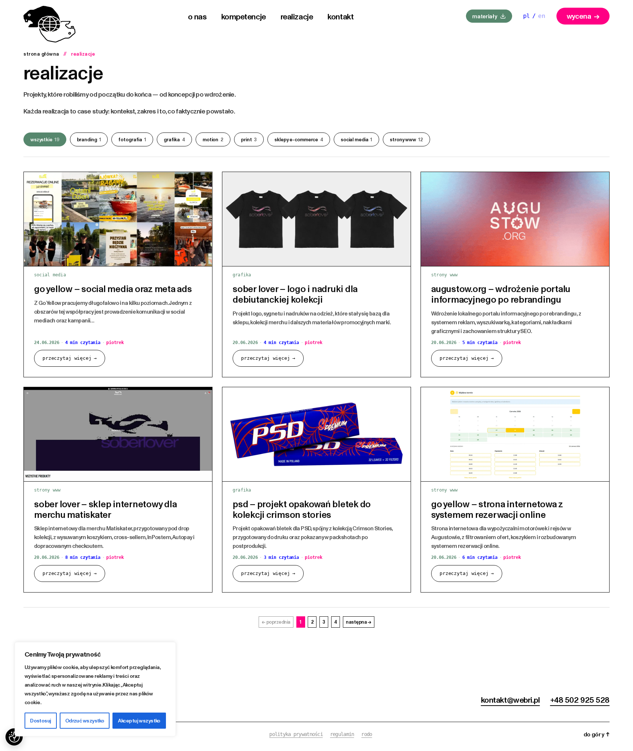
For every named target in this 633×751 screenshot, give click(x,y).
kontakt (340, 16)
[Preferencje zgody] (14, 737)
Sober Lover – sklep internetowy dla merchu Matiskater (105, 508)
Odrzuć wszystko (84, 720)
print (249, 139)
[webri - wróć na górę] (49, 24)
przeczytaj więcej (69, 358)
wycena (583, 16)
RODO (366, 734)
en (541, 15)
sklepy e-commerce (298, 139)
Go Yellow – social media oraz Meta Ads (113, 288)
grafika (174, 139)
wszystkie (44, 139)
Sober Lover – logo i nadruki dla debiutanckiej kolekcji (295, 293)
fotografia (132, 139)
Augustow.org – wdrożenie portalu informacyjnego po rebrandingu (500, 293)
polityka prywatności (296, 734)
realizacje (297, 16)
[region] (95, 689)
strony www (406, 139)
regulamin (342, 734)
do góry (597, 734)
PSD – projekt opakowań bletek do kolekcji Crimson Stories (302, 508)
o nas (197, 16)
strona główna (41, 54)
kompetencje (243, 16)
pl (526, 15)
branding (89, 139)
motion (213, 139)
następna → (358, 622)
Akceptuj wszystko (139, 720)
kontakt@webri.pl (510, 699)
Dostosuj (40, 720)
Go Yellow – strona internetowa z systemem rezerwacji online (497, 508)
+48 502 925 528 (580, 699)
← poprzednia (276, 622)
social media (356, 139)
